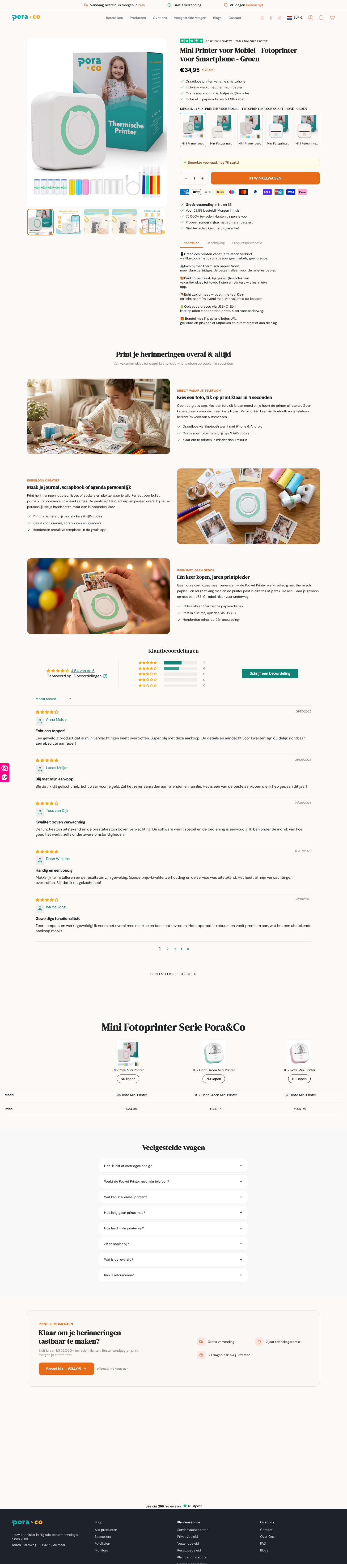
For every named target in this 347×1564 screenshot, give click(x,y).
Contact (266, 1530)
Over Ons (267, 1536)
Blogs (264, 1550)
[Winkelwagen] (332, 18)
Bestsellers (103, 1536)
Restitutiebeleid (189, 1550)
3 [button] (175, 949)
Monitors (101, 1550)
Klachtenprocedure (192, 1557)
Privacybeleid (187, 1536)
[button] (137, 18)
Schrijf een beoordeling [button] (270, 673)
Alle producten (106, 1530)
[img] (47, 712)
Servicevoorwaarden (192, 1530)
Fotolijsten (102, 1543)
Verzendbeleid (188, 1543)
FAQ (263, 1543)
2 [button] (167, 949)
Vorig (27, 122)
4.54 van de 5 (83, 670)
